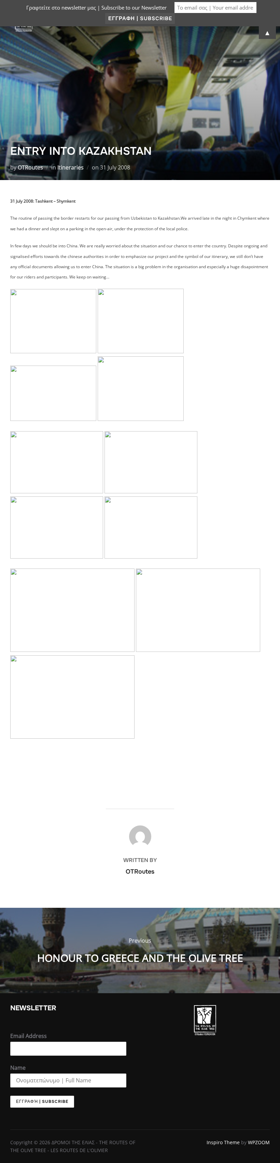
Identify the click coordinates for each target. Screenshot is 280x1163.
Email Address (28, 1036)
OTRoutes (30, 167)
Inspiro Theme (223, 1142)
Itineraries (70, 167)
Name (18, 1067)
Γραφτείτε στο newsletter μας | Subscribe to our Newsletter (96, 7)
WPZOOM (259, 1142)
